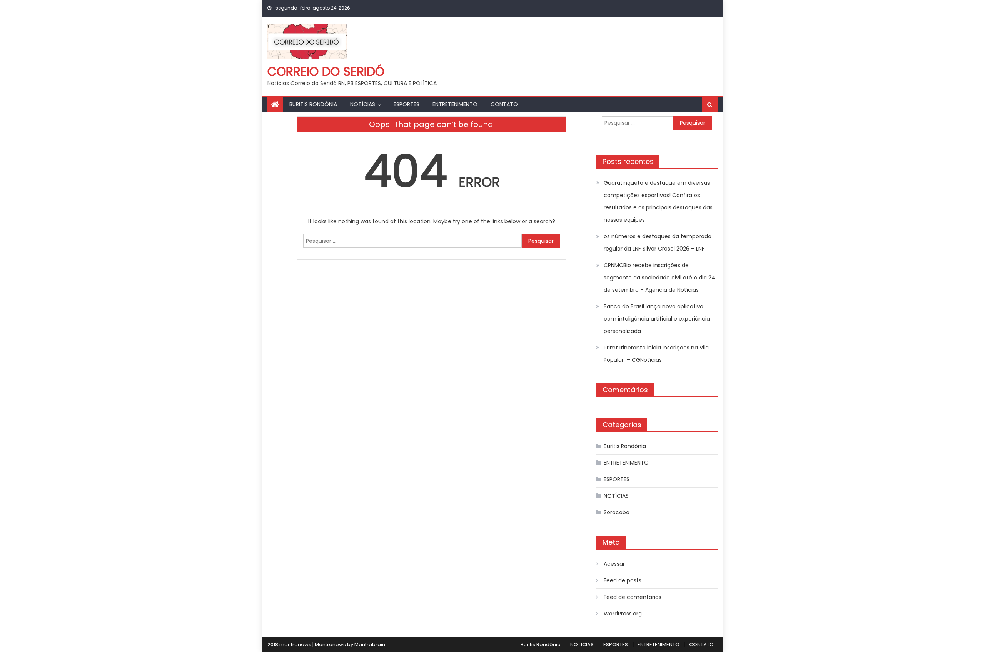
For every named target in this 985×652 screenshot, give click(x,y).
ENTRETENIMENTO (454, 104)
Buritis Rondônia (313, 104)
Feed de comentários (632, 597)
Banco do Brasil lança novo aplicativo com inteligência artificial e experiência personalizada (657, 319)
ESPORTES (406, 104)
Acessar (614, 564)
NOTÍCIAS (362, 104)
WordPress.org (623, 613)
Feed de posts (622, 580)
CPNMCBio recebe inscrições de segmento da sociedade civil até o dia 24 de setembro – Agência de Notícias (659, 277)
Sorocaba (616, 512)
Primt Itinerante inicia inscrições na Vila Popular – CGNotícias (656, 354)
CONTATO (504, 104)
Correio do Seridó (325, 71)
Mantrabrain (369, 644)
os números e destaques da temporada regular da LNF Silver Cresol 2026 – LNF (657, 242)
